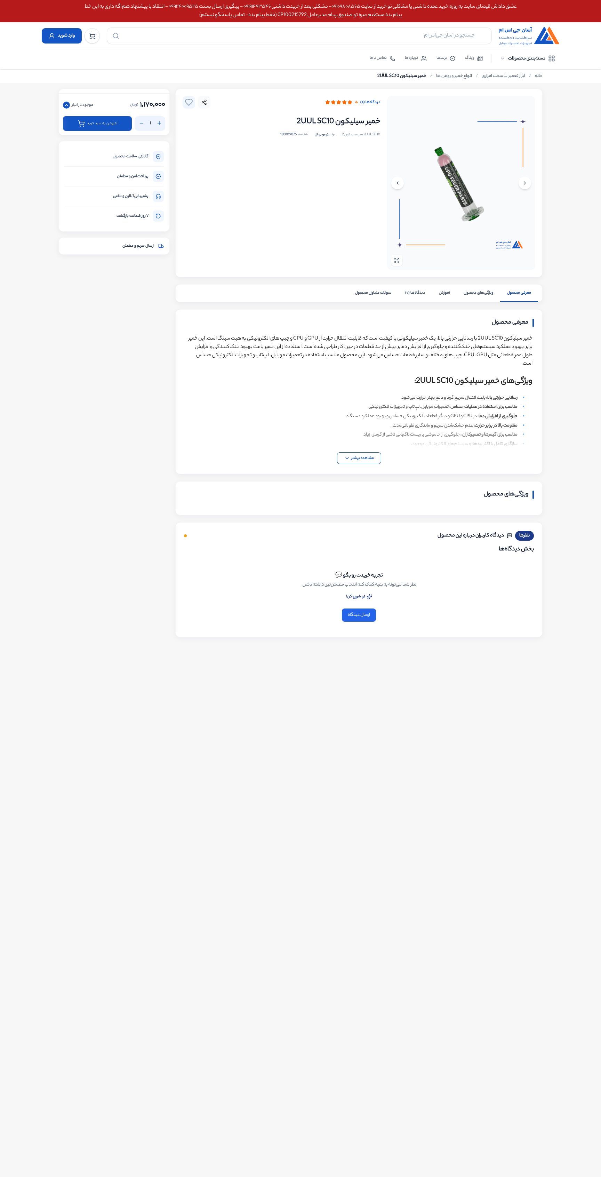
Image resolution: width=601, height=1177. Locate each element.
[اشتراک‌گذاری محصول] (204, 102)
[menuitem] (527, 58)
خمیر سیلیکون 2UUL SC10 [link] (401, 76)
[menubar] (527, 58)
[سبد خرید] (92, 35)
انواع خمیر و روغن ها (454, 76)
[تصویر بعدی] (397, 183)
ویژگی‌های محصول (478, 293)
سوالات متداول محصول (373, 293)
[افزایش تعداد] (159, 123)
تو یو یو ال (321, 135)
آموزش (444, 293)
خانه (539, 76)
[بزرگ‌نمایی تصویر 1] (461, 183)
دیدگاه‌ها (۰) (370, 102)
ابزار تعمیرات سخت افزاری (503, 76)
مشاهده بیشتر (362, 458)
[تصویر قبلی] (525, 183)
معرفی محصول (519, 293)
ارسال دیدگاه (359, 615)
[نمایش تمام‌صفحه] (396, 260)
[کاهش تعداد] (141, 123)
